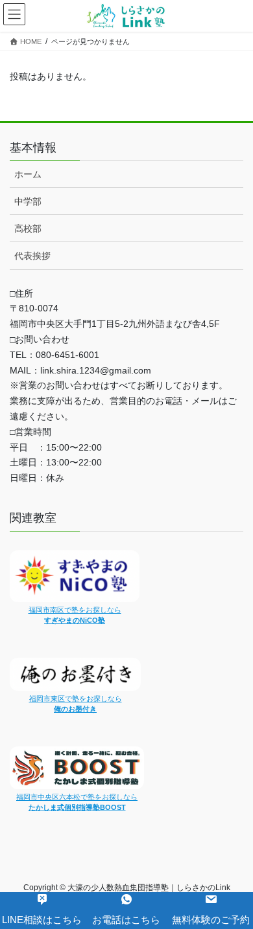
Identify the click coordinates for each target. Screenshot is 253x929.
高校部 (28, 228)
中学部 (28, 201)
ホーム (28, 174)
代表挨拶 (32, 256)
